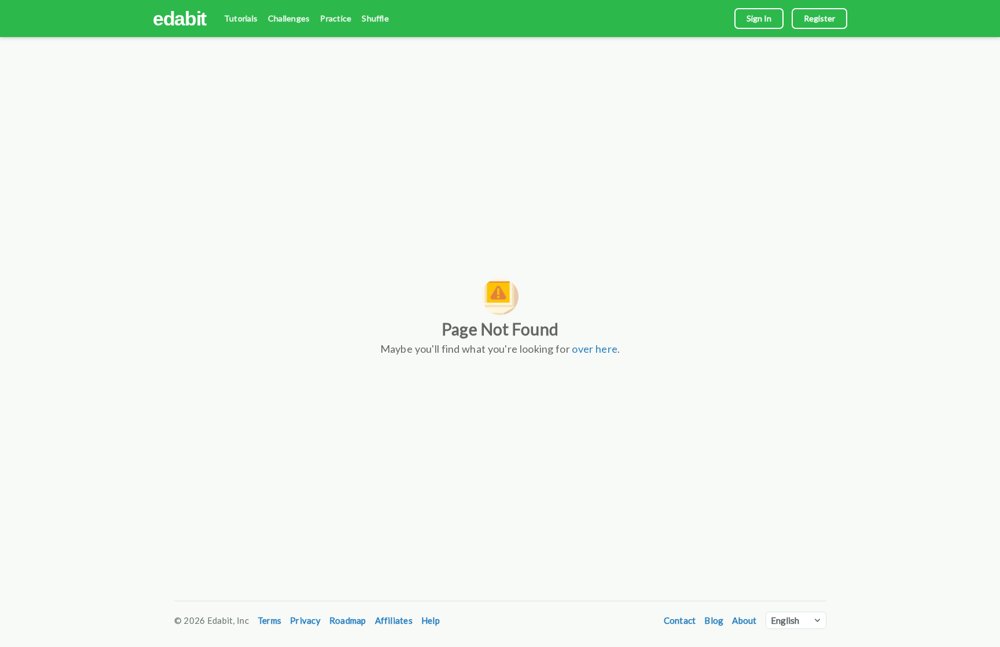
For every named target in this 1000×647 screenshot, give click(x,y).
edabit (179, 18)
